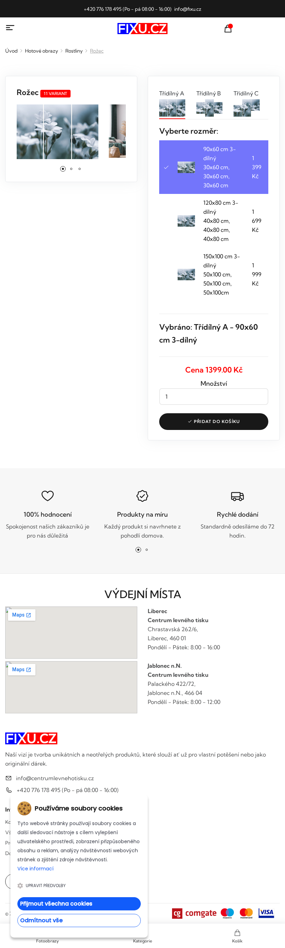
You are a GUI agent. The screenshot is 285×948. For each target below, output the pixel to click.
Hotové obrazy (41, 51)
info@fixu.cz (187, 9)
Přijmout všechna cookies (56, 904)
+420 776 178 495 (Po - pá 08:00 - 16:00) (127, 9)
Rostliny (74, 51)
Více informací (35, 868)
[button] (63, 169)
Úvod (11, 51)
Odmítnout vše (41, 920)
